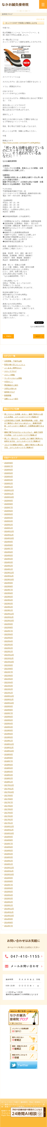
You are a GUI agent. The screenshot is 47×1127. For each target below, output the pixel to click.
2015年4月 (8, 895)
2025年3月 (8, 521)
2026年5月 (8, 473)
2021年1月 (8, 693)
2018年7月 (8, 761)
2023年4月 (8, 600)
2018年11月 (9, 748)
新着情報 (7, 395)
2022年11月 (9, 617)
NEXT (38, 336)
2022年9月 (8, 624)
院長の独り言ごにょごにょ (14, 365)
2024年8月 (8, 545)
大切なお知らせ (10, 388)
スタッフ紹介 (13, 1102)
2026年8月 (8, 463)
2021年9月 (8, 665)
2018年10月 (9, 751)
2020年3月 (8, 727)
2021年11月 (9, 658)
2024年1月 (8, 569)
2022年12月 (9, 614)
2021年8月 (8, 669)
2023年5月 (8, 597)
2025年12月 (9, 490)
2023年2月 (8, 607)
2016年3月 (8, 857)
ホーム (4, 1102)
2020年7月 (8, 713)
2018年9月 (8, 754)
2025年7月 (8, 507)
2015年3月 (8, 898)
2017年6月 (8, 806)
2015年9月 (8, 878)
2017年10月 (9, 792)
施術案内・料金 (27, 1102)
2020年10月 (9, 703)
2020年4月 (8, 723)
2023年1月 (8, 610)
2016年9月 (8, 837)
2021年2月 (8, 689)
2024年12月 (9, 531)
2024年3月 (8, 562)
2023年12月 (9, 573)
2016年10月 (9, 833)
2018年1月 (8, 782)
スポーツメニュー (34, 1104)
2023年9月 (8, 583)
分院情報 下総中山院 (13, 361)
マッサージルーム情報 (13, 378)
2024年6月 (8, 552)
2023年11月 (9, 576)
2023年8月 (8, 586)
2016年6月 (8, 847)
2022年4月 (8, 641)
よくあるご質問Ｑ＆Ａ (13, 368)
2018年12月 (9, 744)
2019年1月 (8, 741)
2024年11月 (9, 535)
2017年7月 (8, 802)
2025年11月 (9, 494)
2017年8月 (8, 799)
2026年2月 (8, 483)
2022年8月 (8, 627)
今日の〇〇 (8, 382)
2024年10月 (9, 538)
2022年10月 (9, 621)
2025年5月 (8, 514)
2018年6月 (8, 765)
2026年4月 (8, 477)
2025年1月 (8, 528)
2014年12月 (9, 909)
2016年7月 (8, 844)
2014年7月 (8, 926)
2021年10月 (9, 662)
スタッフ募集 (9, 375)
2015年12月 (9, 868)
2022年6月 (8, 634)
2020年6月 (8, 717)
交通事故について (24, 1107)
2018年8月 (8, 758)
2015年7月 (8, 885)
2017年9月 (8, 795)
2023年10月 (9, 579)
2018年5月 (8, 768)
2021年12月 (9, 655)
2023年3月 (8, 604)
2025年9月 (8, 501)
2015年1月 (8, 905)
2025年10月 (9, 497)
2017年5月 (8, 809)
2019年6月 (8, 734)
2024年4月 (8, 559)
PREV (8, 336)
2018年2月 (8, 778)
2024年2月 (8, 566)
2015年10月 (9, 874)
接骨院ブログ (9, 392)
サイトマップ (38, 1107)
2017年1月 (8, 823)
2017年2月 (8, 820)
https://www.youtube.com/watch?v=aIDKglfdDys (21, 143)
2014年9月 (8, 919)
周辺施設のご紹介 (11, 385)
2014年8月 (8, 922)
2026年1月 (8, 487)
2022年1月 (8, 651)
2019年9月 (8, 730)
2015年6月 (8, 888)
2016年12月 (9, 826)
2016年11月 (9, 830)
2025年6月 (8, 511)
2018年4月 (8, 772)
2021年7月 (8, 672)
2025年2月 (8, 525)
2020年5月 (8, 720)
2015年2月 (8, 902)
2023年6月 (8, 593)
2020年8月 (8, 710)
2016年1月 (8, 864)
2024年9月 (8, 542)
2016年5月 (8, 850)
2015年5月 (8, 892)
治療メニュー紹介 (11, 399)
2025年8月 (8, 504)
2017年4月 (8, 813)
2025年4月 (8, 518)
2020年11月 (9, 699)
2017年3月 (8, 816)
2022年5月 (8, 638)
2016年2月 (8, 861)
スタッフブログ (10, 371)
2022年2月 (8, 648)
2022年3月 (8, 645)
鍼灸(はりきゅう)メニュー (15, 1104)
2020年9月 (8, 706)
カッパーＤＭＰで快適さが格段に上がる (21, 23)
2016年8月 (8, 840)
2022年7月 (8, 631)
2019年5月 (8, 737)
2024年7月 (8, 549)
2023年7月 (8, 590)
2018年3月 (8, 775)
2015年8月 (8, 881)
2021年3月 (8, 686)
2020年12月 (9, 696)
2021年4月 (8, 682)
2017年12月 (9, 785)
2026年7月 (8, 466)
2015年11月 (9, 871)
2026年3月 (8, 480)
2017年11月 (9, 789)
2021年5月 (8, 679)
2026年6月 (8, 470)
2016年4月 (8, 854)
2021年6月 (8, 676)
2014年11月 (9, 912)
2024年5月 (8, 555)
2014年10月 (9, 916)
